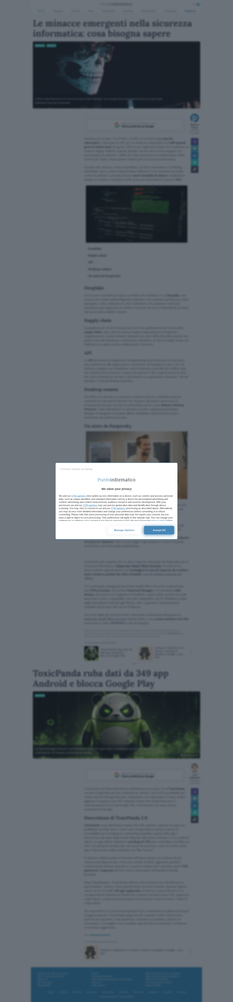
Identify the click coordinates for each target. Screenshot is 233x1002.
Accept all (159, 530)
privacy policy (158, 520)
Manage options (124, 530)
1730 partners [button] (78, 495)
